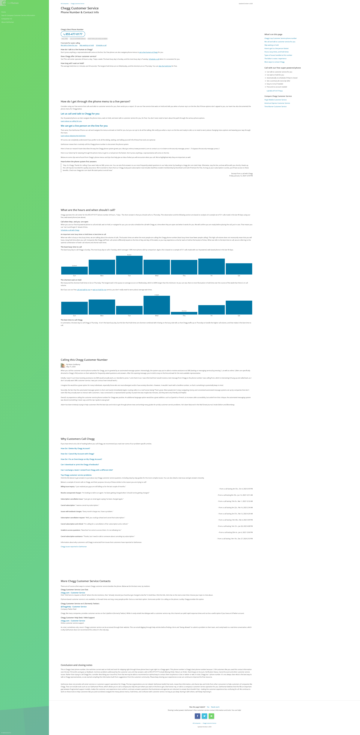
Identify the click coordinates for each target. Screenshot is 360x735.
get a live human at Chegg (148, 52)
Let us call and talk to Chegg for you (80, 113)
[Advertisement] (117, 83)
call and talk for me (83, 290)
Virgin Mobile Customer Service (275, 100)
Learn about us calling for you (71, 121)
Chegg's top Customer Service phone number (280, 38)
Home (3, 12)
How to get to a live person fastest (276, 48)
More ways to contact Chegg (274, 62)
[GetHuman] (9, 3)
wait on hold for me (99, 290)
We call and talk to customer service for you (279, 42)
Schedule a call (101, 45)
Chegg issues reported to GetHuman (74, 547)
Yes (208, 707)
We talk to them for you (69, 45)
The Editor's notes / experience (275, 59)
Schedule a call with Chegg (70, 230)
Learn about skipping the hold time (73, 136)
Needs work (215, 707)
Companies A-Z (6, 19)
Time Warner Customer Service (275, 106)
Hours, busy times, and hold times (276, 52)
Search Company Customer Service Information (18, 15)
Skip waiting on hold (87, 45)
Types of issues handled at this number (278, 55)
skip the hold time (165, 66)
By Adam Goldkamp (73, 364)
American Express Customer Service (277, 103)
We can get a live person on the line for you (84, 125)
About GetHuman (7, 22)
